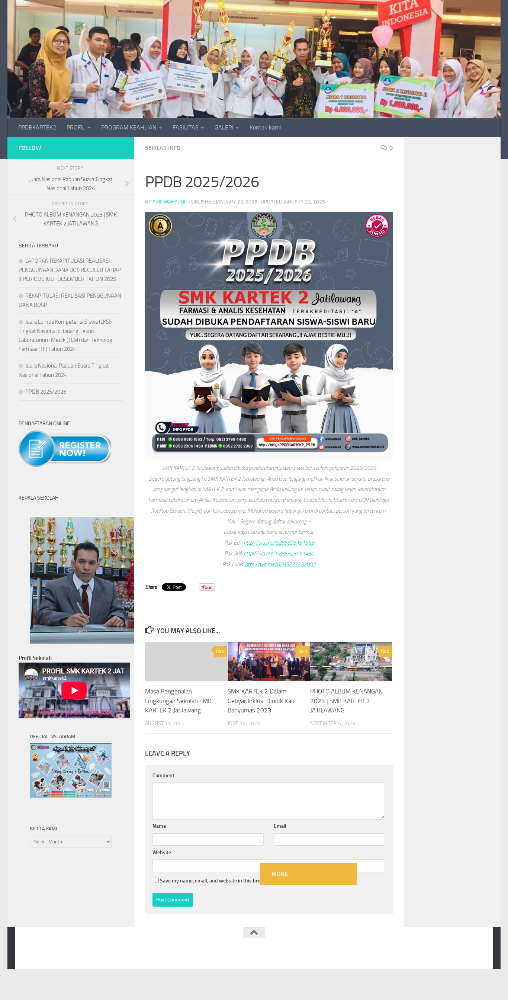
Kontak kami (265, 127)
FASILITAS (186, 127)
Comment (163, 775)
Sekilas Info (163, 147)
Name (159, 826)
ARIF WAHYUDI (168, 202)
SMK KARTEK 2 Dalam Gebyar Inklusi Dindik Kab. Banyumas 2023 (262, 701)
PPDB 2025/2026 (45, 391)
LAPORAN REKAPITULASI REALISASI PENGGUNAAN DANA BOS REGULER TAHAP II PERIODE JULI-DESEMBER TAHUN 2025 (70, 269)
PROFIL (76, 127)
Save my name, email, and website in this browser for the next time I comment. (248, 881)
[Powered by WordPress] (54, 953)
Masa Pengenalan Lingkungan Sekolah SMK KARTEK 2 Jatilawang (178, 701)
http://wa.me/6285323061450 (279, 553)
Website (161, 852)
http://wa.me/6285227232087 (280, 564)
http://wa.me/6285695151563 (279, 542)
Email (280, 826)
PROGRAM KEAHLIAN (129, 127)
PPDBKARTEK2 (37, 127)
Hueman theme (116, 953)
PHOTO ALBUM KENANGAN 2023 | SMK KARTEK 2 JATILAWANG (346, 701)
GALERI (224, 127)
